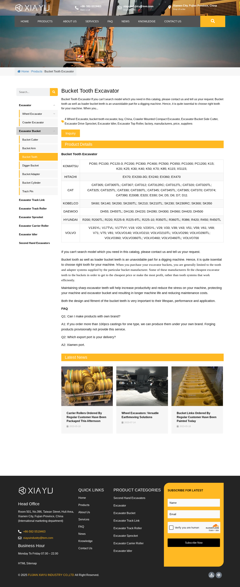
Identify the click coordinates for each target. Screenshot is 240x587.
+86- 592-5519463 (90, 6)
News (125, 21)
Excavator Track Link (126, 520)
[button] (70, 133)
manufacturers (163, 123)
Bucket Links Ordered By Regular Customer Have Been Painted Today (196, 417)
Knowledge (146, 21)
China (128, 119)
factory (149, 123)
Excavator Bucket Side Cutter (199, 119)
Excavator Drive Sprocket (80, 123)
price (176, 123)
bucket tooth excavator (103, 119)
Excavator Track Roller (127, 528)
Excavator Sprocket (125, 535)
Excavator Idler (107, 123)
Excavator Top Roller (130, 123)
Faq (110, 21)
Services (92, 21)
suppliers (186, 123)
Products (45, 21)
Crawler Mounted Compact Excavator (156, 119)
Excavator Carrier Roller (128, 543)
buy (121, 119)
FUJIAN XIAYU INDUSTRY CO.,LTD (51, 574)
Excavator (119, 505)
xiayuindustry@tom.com (138, 6)
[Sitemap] (211, 575)
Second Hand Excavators (129, 497)
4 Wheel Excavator (76, 119)
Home (25, 21)
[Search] (54, 92)
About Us (70, 21)
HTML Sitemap (27, 563)
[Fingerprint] (219, 575)
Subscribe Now (194, 542)
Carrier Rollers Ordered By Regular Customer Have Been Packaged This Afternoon (86, 417)
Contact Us (172, 21)
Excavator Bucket (124, 513)
